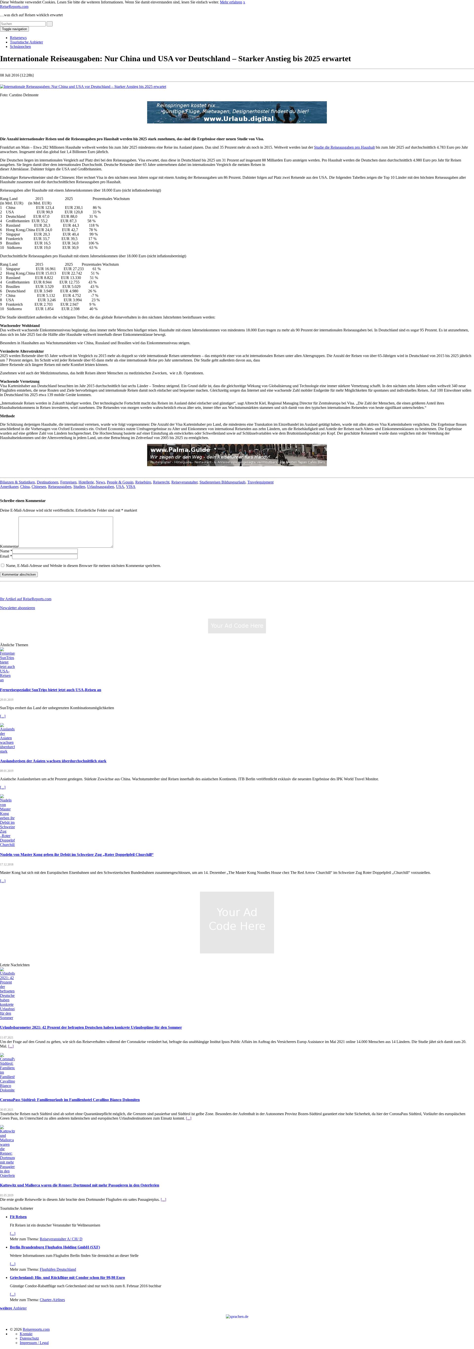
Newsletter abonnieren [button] (17, 608)
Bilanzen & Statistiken (17, 482)
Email (4, 556)
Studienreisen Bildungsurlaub (222, 482)
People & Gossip (120, 482)
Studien (79, 486)
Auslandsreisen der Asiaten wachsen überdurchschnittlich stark (53, 761)
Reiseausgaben (59, 486)
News (100, 482)
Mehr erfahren (231, 2)
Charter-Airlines (52, 1300)
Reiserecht (161, 482)
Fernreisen (68, 482)
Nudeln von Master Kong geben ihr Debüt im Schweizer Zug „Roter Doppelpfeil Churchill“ (77, 854)
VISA (131, 486)
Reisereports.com (36, 1329)
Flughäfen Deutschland (58, 1269)
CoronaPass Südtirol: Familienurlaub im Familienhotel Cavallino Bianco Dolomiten (70, 1100)
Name (4, 551)
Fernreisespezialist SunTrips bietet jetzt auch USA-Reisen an (50, 690)
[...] (2, 716)
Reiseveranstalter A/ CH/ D (61, 1239)
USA (120, 486)
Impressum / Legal (34, 1343)
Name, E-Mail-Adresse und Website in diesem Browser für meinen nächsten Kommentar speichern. (83, 566)
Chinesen (39, 486)
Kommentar (9, 546)
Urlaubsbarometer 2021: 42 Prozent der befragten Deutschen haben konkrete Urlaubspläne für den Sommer (91, 1027)
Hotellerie (86, 482)
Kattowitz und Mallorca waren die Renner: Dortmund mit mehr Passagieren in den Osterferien (79, 1185)
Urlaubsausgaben (100, 486)
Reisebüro (143, 482)
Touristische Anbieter (26, 42)
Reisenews (18, 38)
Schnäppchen (20, 46)
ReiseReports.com (14, 6)
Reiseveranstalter (184, 482)
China (25, 486)
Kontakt (26, 1334)
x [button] (244, 2)
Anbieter (13, 1308)
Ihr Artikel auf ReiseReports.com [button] (25, 599)
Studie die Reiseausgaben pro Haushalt (344, 147)
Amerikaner (9, 486)
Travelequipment (260, 482)
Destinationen (47, 482)
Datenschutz (29, 1338)
